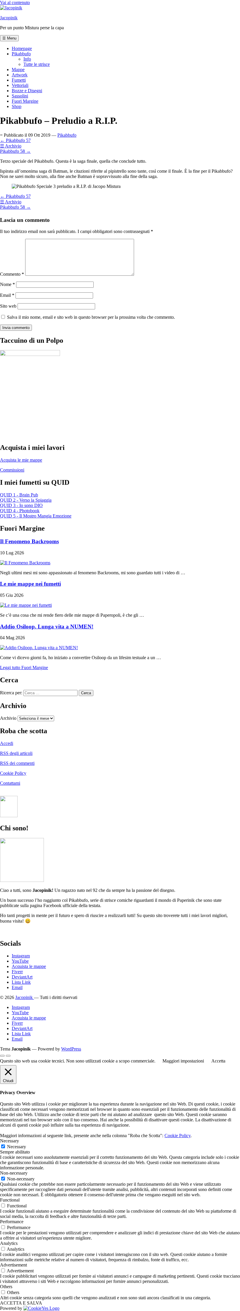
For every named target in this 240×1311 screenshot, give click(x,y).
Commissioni (12, 469)
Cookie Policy (13, 773)
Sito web (8, 306)
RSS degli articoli (16, 753)
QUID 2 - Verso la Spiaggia (26, 500)
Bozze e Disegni (27, 90)
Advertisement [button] (13, 1264)
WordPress (71, 1048)
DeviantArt (22, 976)
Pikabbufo (21, 53)
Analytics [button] (9, 1243)
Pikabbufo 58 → (15, 151)
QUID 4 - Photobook (20, 510)
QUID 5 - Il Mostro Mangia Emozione (35, 515)
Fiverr (17, 971)
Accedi (6, 743)
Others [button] (6, 1286)
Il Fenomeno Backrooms (29, 541)
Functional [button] (10, 1199)
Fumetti (19, 80)
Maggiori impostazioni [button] (183, 1060)
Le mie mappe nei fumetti (30, 584)
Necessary (16, 1146)
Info (27, 58)
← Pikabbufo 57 (15, 140)
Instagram (21, 955)
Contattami (10, 783)
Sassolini (20, 95)
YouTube (20, 961)
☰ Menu (9, 38)
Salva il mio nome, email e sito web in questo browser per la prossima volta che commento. (91, 317)
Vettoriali (20, 85)
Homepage (22, 48)
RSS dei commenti (17, 763)
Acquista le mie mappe (21, 459)
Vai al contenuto (15, 2)
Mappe (18, 69)
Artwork (20, 74)
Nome (7, 284)
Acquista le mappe (29, 966)
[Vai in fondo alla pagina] (8, 1056)
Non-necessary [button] (14, 1173)
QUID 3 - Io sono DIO (21, 505)
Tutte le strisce (36, 64)
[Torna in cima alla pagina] (2, 1056)
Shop (16, 106)
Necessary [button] (9, 1140)
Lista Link (21, 982)
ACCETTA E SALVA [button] (21, 1302)
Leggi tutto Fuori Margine (24, 667)
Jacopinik (9, 17)
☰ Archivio (10, 145)
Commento (12, 274)
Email (7, 295)
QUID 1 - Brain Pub (19, 494)
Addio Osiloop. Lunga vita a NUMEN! (46, 626)
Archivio (8, 718)
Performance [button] (11, 1221)
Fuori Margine (25, 101)
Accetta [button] (218, 1060)
